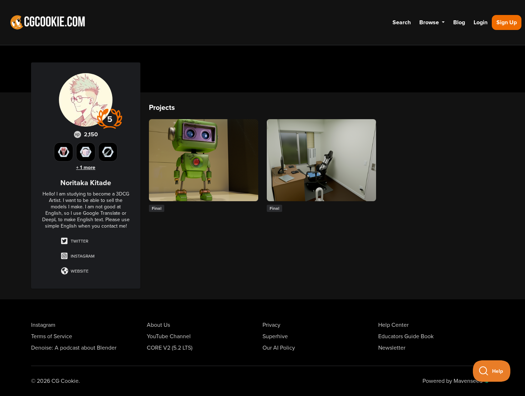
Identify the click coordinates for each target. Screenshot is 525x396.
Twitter (79, 241)
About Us (158, 325)
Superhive (275, 336)
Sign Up (506, 22)
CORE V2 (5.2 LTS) (169, 347)
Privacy (271, 325)
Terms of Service (51, 336)
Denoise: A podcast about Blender (73, 347)
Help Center (393, 325)
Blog (459, 22)
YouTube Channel (169, 336)
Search (401, 22)
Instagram (82, 256)
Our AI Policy (278, 347)
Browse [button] (429, 22)
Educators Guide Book (406, 336)
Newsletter (391, 347)
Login (481, 22)
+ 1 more (85, 167)
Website (79, 271)
